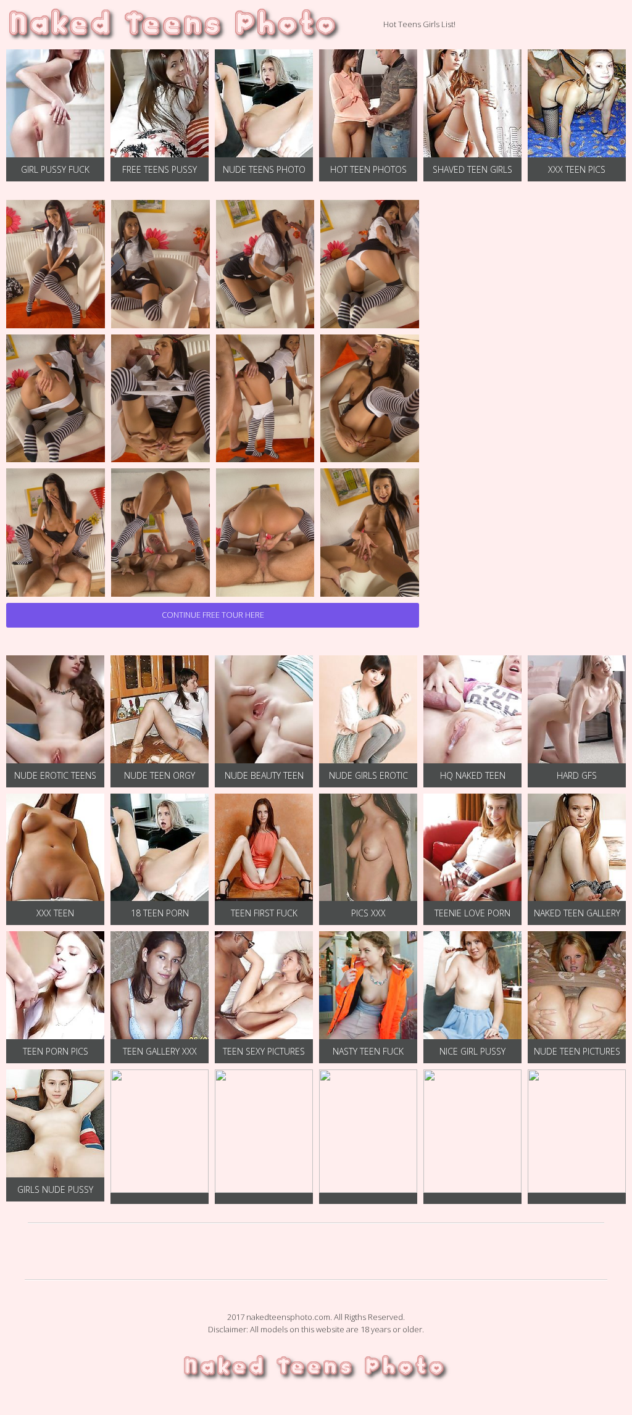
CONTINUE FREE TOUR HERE (213, 614)
